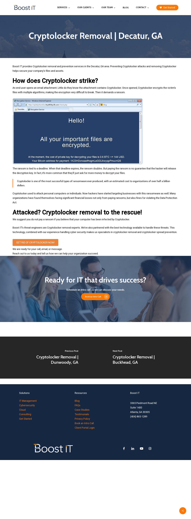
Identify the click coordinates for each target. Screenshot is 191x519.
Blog (77, 400)
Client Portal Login (85, 427)
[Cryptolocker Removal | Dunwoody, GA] (48, 358)
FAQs (77, 405)
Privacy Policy (82, 418)
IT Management (28, 400)
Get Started (25, 418)
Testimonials (82, 414)
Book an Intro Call (84, 423)
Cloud (22, 409)
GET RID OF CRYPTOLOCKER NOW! (35, 242)
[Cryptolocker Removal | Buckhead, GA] (143, 358)
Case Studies (82, 409)
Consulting (25, 414)
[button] (95, 296)
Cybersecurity (27, 405)
